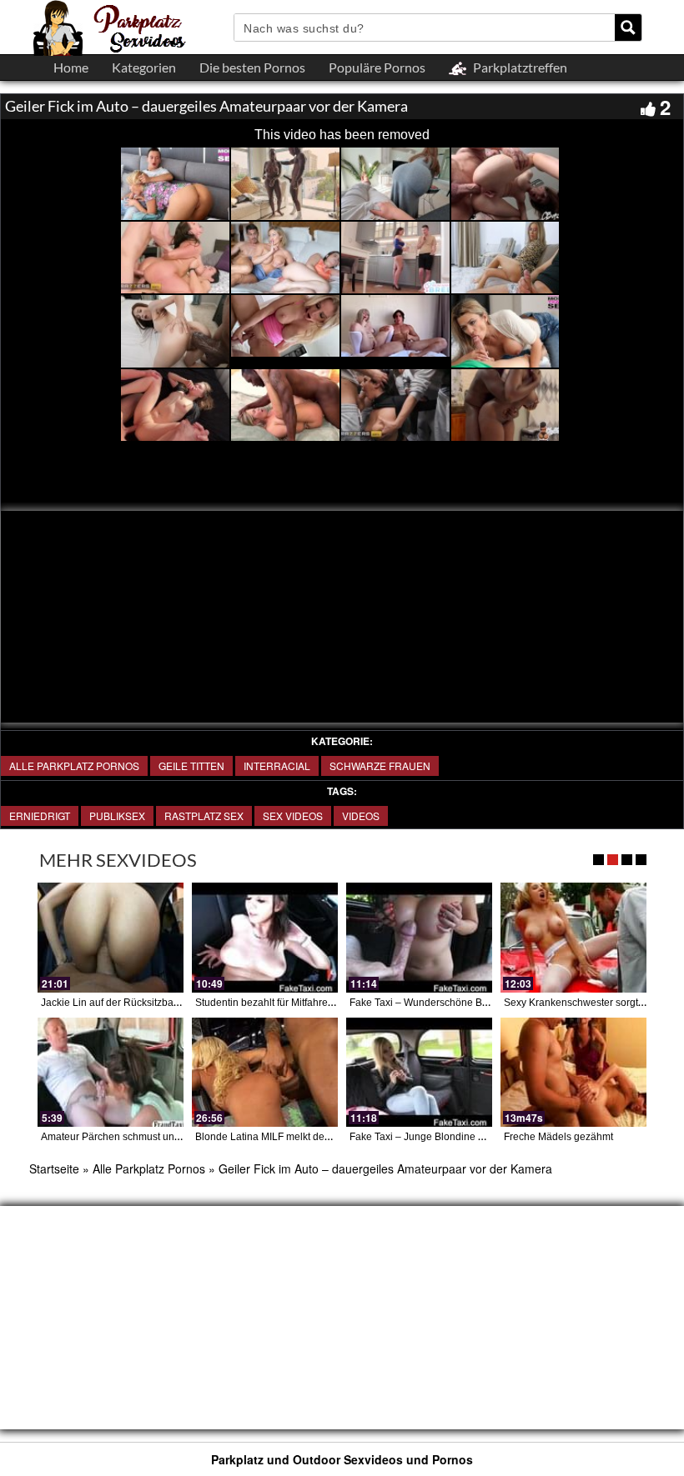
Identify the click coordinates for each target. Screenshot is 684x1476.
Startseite (54, 1168)
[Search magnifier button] (628, 27)
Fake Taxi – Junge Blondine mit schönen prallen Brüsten (477, 1137)
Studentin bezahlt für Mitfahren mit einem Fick (298, 1002)
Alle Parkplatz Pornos (74, 765)
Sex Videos (293, 815)
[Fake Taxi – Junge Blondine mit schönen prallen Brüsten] (419, 1072)
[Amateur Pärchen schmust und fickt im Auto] (111, 1072)
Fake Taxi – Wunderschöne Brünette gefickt (448, 1002)
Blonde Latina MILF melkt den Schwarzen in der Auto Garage (333, 1137)
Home (70, 67)
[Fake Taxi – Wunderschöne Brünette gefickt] (419, 937)
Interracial (277, 765)
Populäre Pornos (377, 67)
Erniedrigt (39, 815)
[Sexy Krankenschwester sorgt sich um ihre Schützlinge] (573, 937)
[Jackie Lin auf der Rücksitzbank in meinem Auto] (111, 937)
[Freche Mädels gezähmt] (573, 1072)
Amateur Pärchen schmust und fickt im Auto (138, 1137)
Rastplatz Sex (204, 815)
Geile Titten (191, 765)
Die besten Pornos (252, 67)
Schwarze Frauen (379, 765)
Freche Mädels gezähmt (558, 1137)
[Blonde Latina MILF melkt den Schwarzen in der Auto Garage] (265, 1072)
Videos (361, 815)
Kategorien (144, 67)
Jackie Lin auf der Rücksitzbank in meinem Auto (149, 1002)
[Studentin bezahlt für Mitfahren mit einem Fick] (265, 937)
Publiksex (117, 815)
